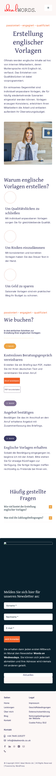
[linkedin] (10, 746)
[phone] (5, 751)
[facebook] (5, 746)
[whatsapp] (14, 746)
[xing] (19, 746)
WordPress (20, 766)
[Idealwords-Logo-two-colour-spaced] (20, 4)
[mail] (24, 746)
